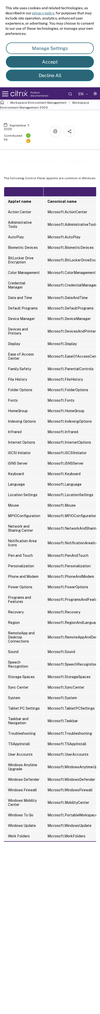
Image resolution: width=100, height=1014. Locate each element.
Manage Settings (50, 48)
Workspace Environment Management (38, 102)
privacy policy (43, 13)
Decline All (50, 75)
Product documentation (39, 94)
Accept (50, 62)
